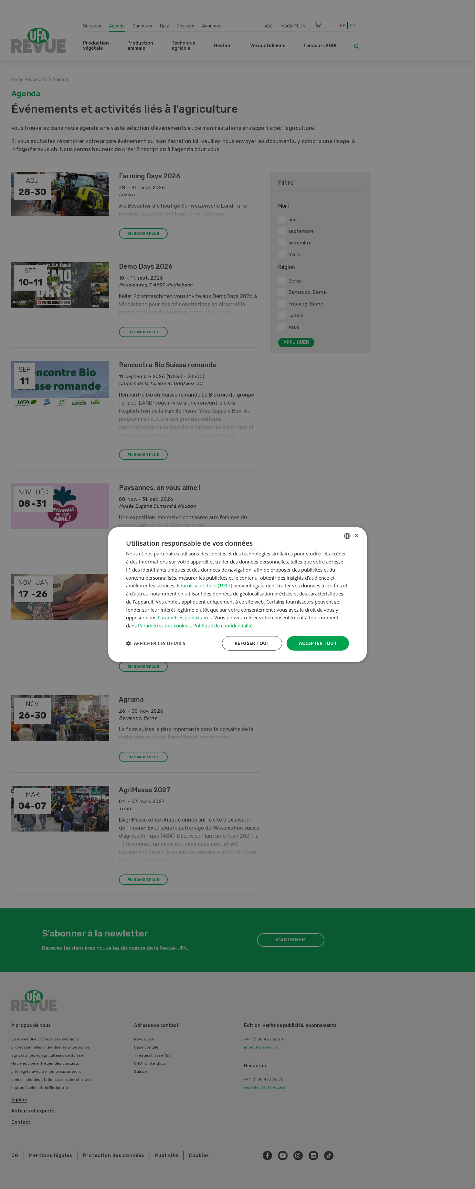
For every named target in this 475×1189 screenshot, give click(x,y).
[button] (155, 643)
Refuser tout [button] (252, 643)
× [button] (356, 535)
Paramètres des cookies (164, 625)
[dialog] (237, 594)
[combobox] (347, 536)
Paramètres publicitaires (185, 617)
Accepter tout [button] (318, 643)
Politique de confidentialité (223, 625)
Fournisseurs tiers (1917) (204, 585)
